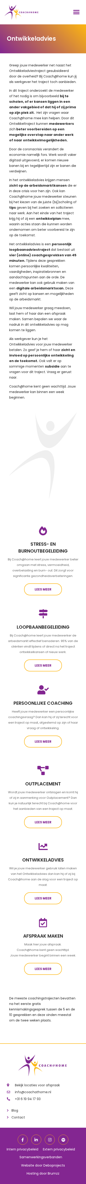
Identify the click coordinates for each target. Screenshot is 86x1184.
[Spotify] (63, 1140)
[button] (76, 12)
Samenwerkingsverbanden (40, 1157)
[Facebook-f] (23, 1140)
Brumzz (53, 1173)
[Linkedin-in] (36, 1140)
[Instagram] (50, 1140)
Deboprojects (54, 1165)
